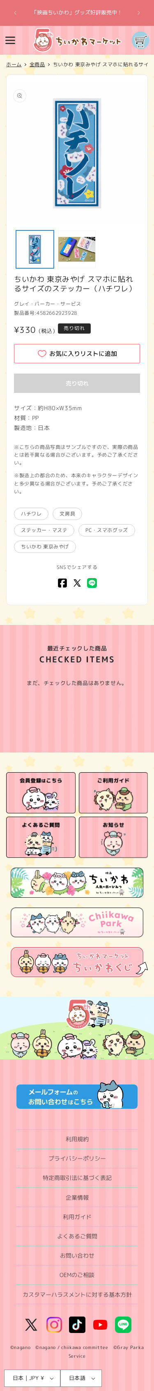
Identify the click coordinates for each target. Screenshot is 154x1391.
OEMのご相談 (77, 1275)
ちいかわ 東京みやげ (45, 546)
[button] (10, 40)
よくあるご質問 (77, 1236)
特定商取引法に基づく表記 (77, 1178)
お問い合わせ (77, 1255)
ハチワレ (31, 513)
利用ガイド (77, 1217)
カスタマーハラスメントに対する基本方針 (77, 1294)
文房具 (67, 513)
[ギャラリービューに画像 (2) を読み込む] (77, 249)
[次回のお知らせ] (139, 13)
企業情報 (77, 1197)
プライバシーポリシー (77, 1158)
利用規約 (77, 1139)
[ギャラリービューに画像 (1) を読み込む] (35, 249)
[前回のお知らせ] (15, 13)
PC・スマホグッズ (106, 530)
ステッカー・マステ (44, 530)
